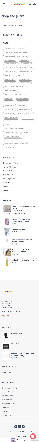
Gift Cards (7, 183)
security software (11, 121)
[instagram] (19, 426)
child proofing (26, 64)
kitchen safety (25, 83)
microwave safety (22, 98)
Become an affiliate (10, 163)
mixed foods (9, 102)
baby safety (23, 56)
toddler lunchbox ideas (13, 140)
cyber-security (10, 71)
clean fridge (21, 67)
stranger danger (11, 132)
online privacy (10, 106)
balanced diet (24, 60)
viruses (24, 144)
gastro (19, 75)
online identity (22, 102)
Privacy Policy (8, 171)
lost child (8, 98)
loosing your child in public (15, 94)
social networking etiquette (15, 128)
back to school (10, 60)
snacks (7, 125)
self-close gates (27, 121)
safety (30, 113)
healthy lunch (10, 79)
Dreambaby (6, 372)
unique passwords (11, 144)
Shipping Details (9, 179)
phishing (22, 106)
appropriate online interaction (16, 52)
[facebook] (15, 426)
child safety (9, 67)
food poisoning (24, 71)
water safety (9, 147)
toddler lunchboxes (12, 136)
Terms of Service (9, 167)
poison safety (9, 109)
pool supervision (25, 109)
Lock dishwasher (10, 90)
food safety (9, 75)
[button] (3, 4)
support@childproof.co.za (11, 311)
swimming (24, 132)
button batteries (11, 64)
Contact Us (7, 190)
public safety (9, 113)
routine (21, 113)
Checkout (7, 187)
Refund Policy (8, 175)
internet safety (10, 83)
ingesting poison (25, 79)
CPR (31, 67)
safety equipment (11, 117)
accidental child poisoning (14, 48)
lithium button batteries (14, 87)
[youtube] (23, 426)
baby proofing (10, 56)
